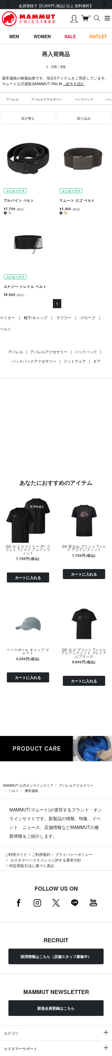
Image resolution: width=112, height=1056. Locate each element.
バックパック (84, 99)
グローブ (87, 317)
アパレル (12, 99)
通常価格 (31, 790)
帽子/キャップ (35, 317)
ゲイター (7, 317)
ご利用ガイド (16, 854)
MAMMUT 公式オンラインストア (28, 785)
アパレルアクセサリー (46, 99)
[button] (28, 117)
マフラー (63, 317)
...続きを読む (74, 83)
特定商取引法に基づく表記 (31, 865)
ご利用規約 (41, 854)
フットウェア (74, 361)
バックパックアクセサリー (34, 361)
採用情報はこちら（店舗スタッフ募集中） (56, 956)
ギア (96, 361)
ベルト (5, 328)
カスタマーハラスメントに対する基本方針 (45, 859)
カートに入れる (28, 577)
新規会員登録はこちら (56, 1008)
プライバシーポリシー (73, 854)
